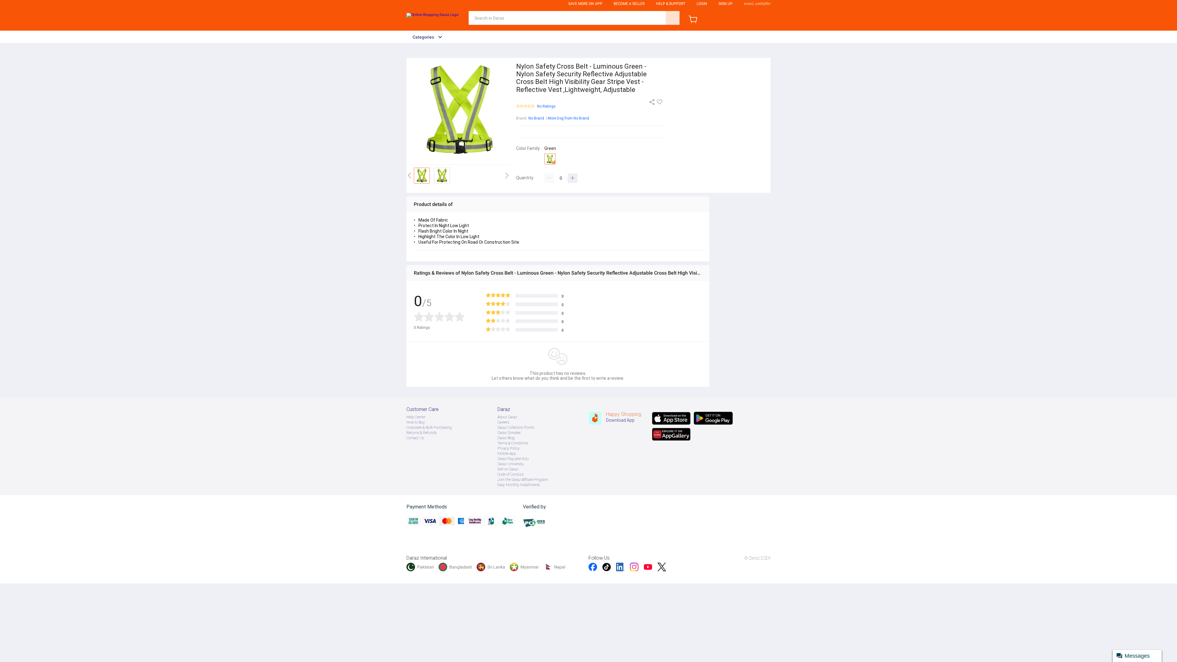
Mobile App (506, 453)
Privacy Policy (508, 448)
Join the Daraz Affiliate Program (522, 479)
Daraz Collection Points (515, 427)
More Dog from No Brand (568, 118)
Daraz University (510, 464)
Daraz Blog (506, 438)
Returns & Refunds (421, 433)
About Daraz (507, 417)
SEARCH (673, 18)
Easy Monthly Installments (518, 485)
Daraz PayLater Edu (513, 459)
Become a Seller (629, 4)
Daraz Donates (508, 433)
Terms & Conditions (512, 443)
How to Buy (415, 422)
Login (702, 4)
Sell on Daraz (507, 469)
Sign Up (725, 4)
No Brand (536, 118)
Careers (503, 422)
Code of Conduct (510, 474)
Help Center (415, 417)
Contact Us (415, 438)
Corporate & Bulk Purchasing (429, 427)
